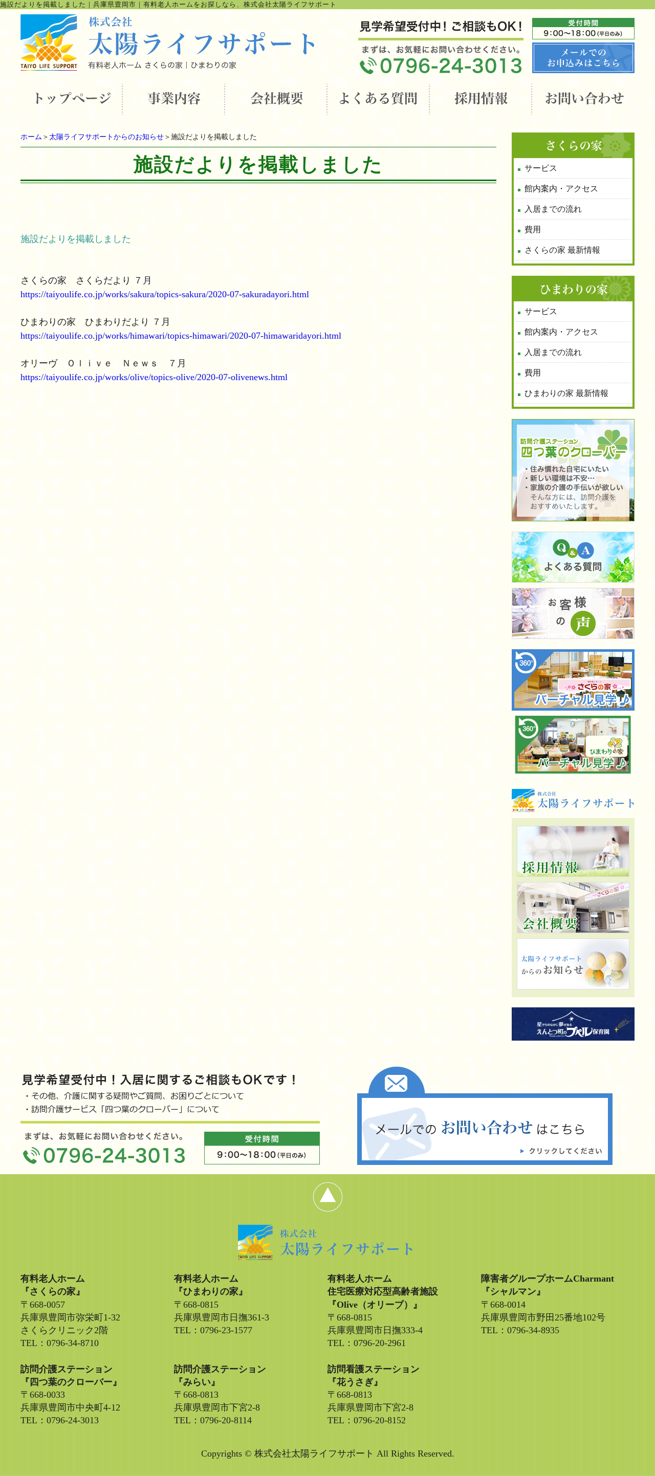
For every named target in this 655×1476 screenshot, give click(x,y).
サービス (541, 168)
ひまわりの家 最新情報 (566, 393)
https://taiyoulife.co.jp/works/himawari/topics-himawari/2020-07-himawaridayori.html (180, 336)
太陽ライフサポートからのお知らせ (106, 137)
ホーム (31, 137)
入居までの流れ (553, 209)
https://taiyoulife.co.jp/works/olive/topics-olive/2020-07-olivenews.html (154, 377)
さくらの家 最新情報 (562, 250)
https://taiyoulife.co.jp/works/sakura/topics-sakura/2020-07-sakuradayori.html (164, 294)
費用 (533, 229)
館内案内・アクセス (561, 188)
